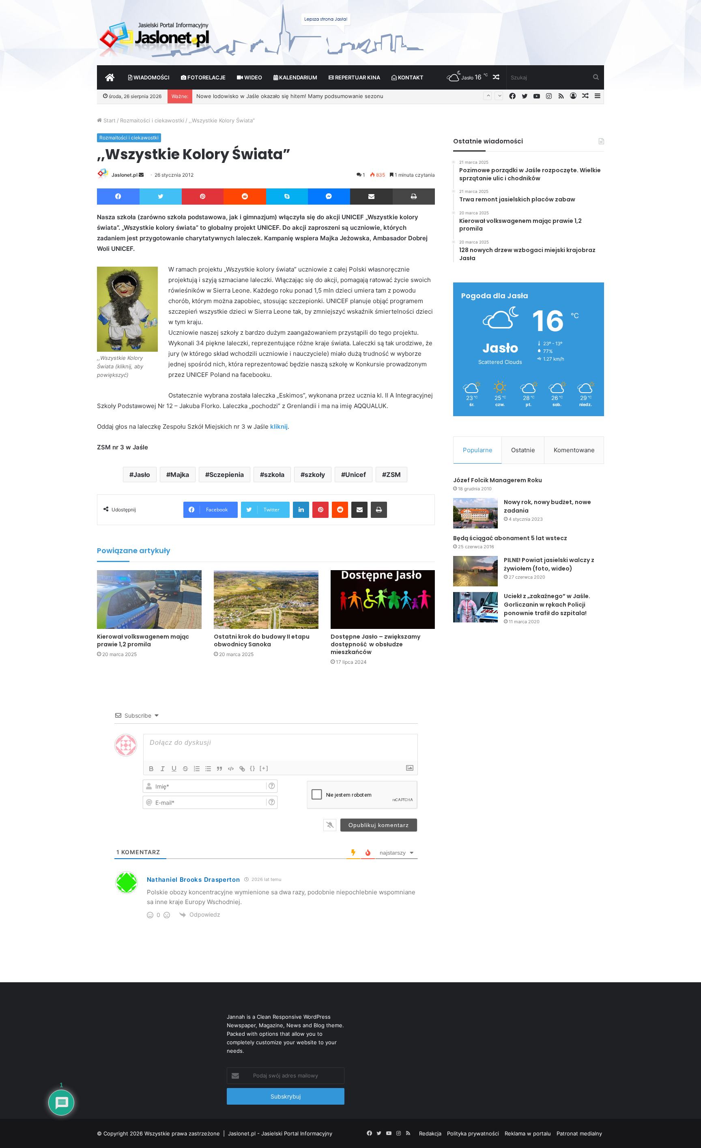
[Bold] (151, 769)
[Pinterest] (203, 196)
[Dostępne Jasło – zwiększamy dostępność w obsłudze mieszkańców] (383, 599)
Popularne (477, 450)
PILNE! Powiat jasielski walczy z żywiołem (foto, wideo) (549, 564)
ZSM (393, 474)
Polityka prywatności (473, 1133)
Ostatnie (523, 450)
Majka (179, 474)
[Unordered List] (208, 769)
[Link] (242, 769)
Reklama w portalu (528, 1133)
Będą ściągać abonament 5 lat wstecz (510, 538)
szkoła (274, 474)
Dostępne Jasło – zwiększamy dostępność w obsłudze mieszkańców (375, 644)
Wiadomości (151, 77)
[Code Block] (231, 769)
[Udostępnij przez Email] (371, 196)
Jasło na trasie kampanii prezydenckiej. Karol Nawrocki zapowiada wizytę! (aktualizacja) (306, 96)
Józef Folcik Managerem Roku (497, 480)
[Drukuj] (414, 196)
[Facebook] (118, 196)
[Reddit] (245, 196)
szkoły (315, 474)
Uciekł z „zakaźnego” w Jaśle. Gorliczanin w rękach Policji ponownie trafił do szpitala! (547, 604)
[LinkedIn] (301, 510)
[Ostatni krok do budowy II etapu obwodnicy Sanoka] (266, 599)
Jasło (141, 474)
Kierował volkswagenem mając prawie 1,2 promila (143, 640)
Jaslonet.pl (125, 175)
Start (109, 120)
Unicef (355, 474)
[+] (264, 768)
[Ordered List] (196, 769)
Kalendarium (297, 77)
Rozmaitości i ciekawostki (152, 120)
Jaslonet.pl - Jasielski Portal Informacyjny (280, 1133)
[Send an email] (141, 175)
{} (253, 768)
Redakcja (430, 1133)
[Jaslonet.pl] (155, 36)
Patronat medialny (579, 1133)
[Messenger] (329, 196)
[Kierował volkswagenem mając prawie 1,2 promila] (149, 599)
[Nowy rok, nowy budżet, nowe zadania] (475, 513)
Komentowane (574, 450)
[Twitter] (161, 196)
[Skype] (287, 196)
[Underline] (174, 769)
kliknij (279, 426)
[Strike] (185, 769)
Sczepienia (226, 474)
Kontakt (410, 77)
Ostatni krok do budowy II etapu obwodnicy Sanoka (262, 640)
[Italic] (162, 769)
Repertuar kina (357, 77)
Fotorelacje (206, 77)
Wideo (252, 77)
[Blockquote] (219, 769)
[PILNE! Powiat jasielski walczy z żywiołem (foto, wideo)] (475, 571)
